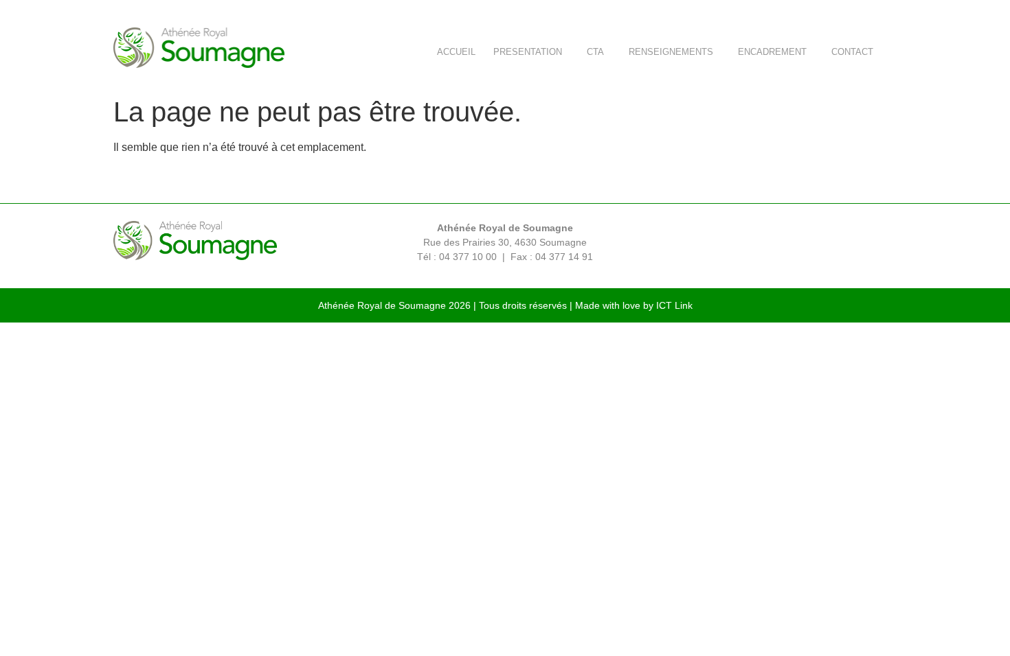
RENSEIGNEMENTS (671, 52)
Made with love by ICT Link (634, 305)
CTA (595, 52)
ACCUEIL (456, 52)
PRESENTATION (527, 52)
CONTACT (852, 52)
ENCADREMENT (772, 52)
